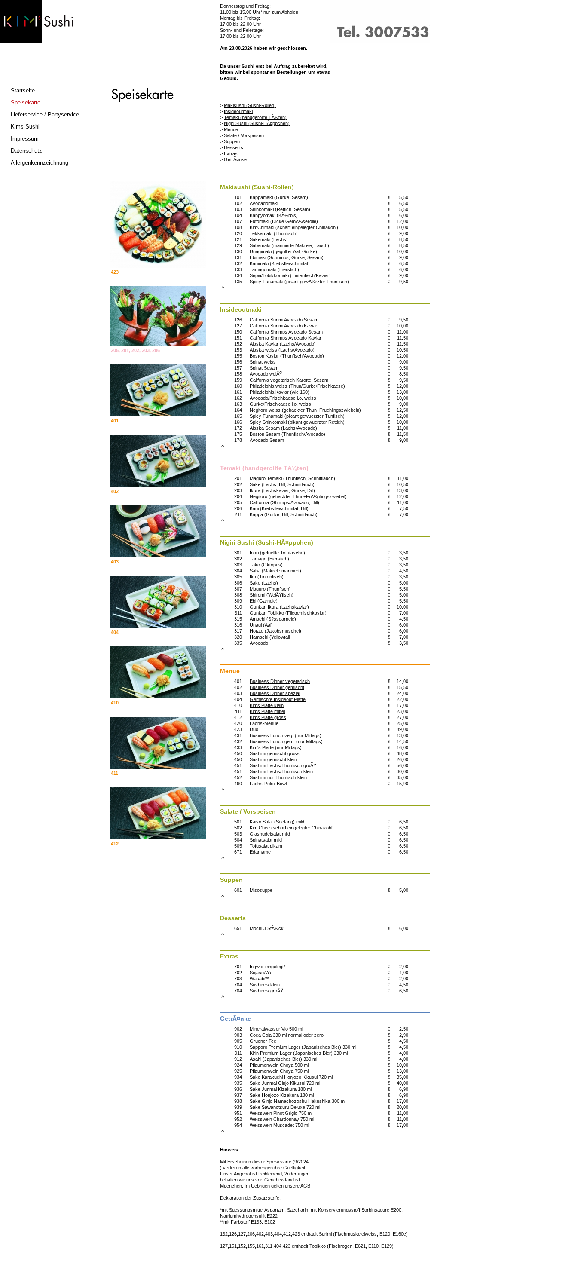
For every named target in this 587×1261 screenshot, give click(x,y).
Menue (231, 129)
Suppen (232, 141)
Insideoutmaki (238, 111)
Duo (254, 729)
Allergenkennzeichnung (39, 162)
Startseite (23, 90)
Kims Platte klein (267, 705)
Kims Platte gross (268, 717)
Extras (231, 153)
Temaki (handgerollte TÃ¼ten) (255, 117)
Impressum (25, 138)
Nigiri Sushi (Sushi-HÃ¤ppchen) (257, 123)
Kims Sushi (25, 126)
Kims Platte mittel (267, 711)
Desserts (233, 147)
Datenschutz (26, 150)
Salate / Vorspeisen (244, 135)
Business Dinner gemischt (277, 687)
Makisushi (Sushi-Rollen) (250, 105)
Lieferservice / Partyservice (45, 114)
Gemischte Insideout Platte (278, 699)
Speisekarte (25, 102)
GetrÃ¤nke (235, 159)
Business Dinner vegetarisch (280, 681)
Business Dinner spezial (275, 693)
